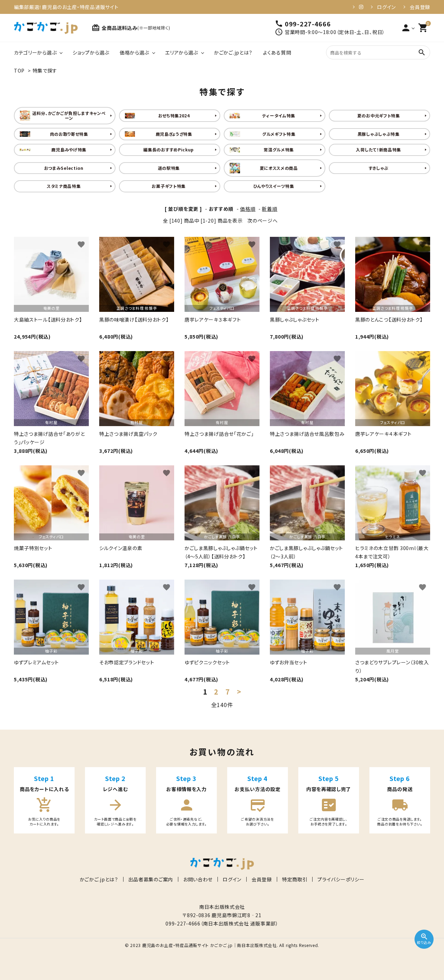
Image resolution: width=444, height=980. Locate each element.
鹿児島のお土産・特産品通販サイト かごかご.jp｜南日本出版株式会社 (209, 945)
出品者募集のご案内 (150, 879)
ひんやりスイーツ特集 (273, 186)
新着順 (269, 208)
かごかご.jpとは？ (233, 52)
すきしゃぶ (379, 168)
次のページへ (262, 220)
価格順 (247, 208)
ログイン (386, 7)
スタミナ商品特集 (64, 186)
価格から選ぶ (134, 52)
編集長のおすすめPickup (168, 149)
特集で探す (45, 70)
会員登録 (420, 7)
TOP (19, 70)
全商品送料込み (131, 27)
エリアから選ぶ (181, 52)
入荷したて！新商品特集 (378, 149)
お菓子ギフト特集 (169, 186)
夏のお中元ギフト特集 (378, 115)
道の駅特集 (169, 168)
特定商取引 (295, 879)
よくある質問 (277, 52)
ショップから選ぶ (90, 52)
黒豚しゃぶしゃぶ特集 (379, 134)
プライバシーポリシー (340, 879)
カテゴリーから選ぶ (35, 52)
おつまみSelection (64, 168)
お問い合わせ (198, 879)
